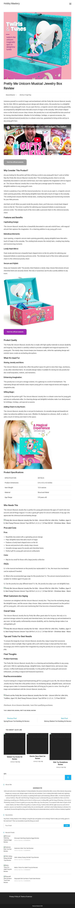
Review (28, 710)
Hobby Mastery (12, 3)
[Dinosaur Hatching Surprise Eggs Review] (8, 839)
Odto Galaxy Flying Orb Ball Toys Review (26, 857)
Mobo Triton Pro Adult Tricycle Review (26, 867)
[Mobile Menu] (70, 3)
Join (66, 825)
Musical (17, 710)
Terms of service (26, 896)
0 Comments (27, 840)
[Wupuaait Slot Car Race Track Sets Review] (8, 879)
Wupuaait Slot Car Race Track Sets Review (27, 878)
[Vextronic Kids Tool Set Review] (8, 849)
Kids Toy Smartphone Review (60, 763)
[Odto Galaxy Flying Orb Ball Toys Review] (8, 858)
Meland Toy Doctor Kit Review (14, 758)
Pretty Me (23, 710)
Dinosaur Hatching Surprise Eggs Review (26, 838)
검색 (5, 773)
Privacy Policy (14, 896)
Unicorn (33, 710)
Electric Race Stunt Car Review (37, 757)
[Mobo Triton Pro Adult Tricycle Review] (8, 868)
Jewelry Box (10, 710)
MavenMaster (10, 95)
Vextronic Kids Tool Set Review (23, 848)
